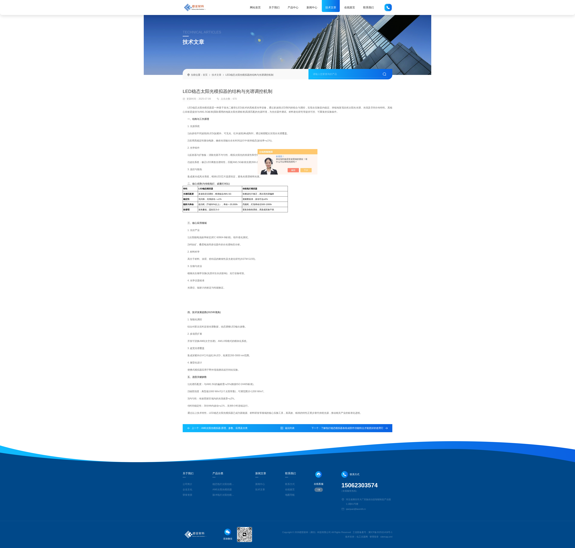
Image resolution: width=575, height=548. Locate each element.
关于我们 (274, 7)
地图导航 (290, 495)
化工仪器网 (362, 536)
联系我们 (368, 7)
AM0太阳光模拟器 (222, 489)
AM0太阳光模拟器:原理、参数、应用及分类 (224, 428)
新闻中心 (312, 7)
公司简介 (187, 484)
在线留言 (349, 7)
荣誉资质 (187, 495)
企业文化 (187, 489)
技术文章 (330, 7)
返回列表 (290, 428)
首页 (205, 75)
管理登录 (374, 536)
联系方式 (290, 484)
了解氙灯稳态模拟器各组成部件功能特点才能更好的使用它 (352, 428)
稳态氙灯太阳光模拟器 (224, 484)
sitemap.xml (386, 536)
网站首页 (255, 7)
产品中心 (293, 7)
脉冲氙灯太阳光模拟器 (224, 495)
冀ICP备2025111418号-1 (380, 532)
